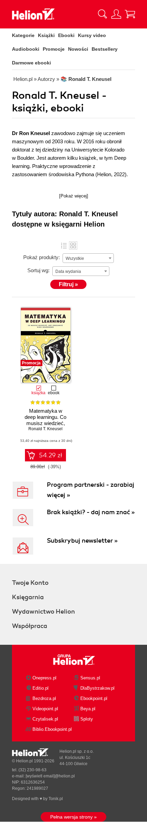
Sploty (86, 719)
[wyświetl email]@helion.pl (50, 776)
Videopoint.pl (45, 708)
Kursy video (92, 35)
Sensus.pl (90, 677)
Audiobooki (25, 49)
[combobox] (88, 258)
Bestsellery (105, 49)
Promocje (54, 49)
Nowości (78, 49)
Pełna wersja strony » (73, 817)
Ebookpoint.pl (93, 698)
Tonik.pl (56, 798)
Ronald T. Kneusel (45, 428)
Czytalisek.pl (45, 719)
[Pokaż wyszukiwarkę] (102, 14)
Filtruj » (68, 284)
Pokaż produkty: (41, 257)
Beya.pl (87, 708)
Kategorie (23, 35)
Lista (64, 245)
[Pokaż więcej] (73, 195)
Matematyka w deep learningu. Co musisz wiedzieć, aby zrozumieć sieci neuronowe (45, 423)
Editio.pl (40, 688)
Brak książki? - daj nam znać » (91, 512)
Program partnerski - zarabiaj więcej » (90, 490)
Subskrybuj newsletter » (82, 540)
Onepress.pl (44, 677)
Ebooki (66, 35)
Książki (46, 35)
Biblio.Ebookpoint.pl (52, 729)
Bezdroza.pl (44, 698)
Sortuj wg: (38, 270)
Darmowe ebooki (31, 62)
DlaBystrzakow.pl (97, 688)
